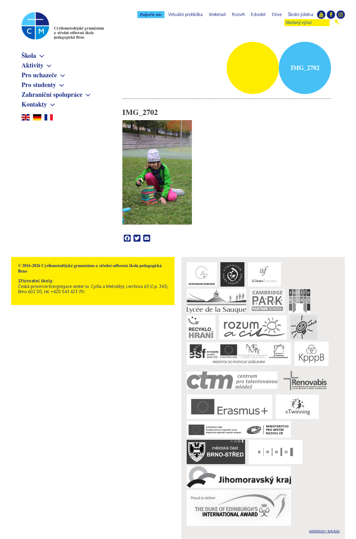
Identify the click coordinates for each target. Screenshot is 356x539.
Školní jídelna (300, 14)
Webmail (217, 14)
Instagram (341, 14)
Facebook (331, 14)
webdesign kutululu (324, 531)
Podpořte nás (151, 14)
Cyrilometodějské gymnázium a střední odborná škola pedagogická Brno (79, 32)
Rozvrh (238, 14)
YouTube (321, 14)
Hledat (337, 22)
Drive (277, 14)
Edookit (258, 14)
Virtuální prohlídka (185, 14)
